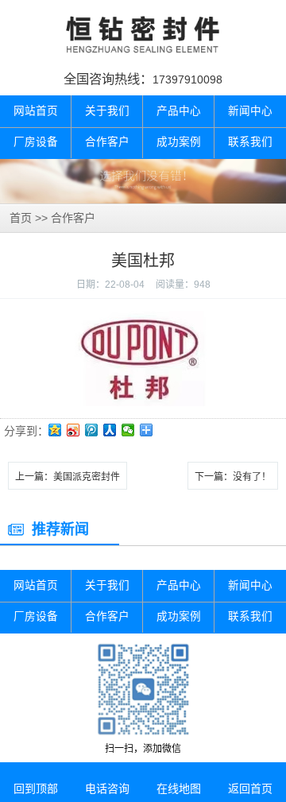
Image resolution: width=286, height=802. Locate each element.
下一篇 (233, 476)
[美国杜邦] (143, 317)
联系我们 (250, 142)
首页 (21, 217)
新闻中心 (250, 111)
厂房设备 (36, 142)
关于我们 (107, 111)
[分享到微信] (128, 430)
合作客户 (107, 142)
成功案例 (179, 142)
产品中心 (179, 111)
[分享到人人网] (110, 430)
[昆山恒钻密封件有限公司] (143, 34)
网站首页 (36, 111)
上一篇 (67, 476)
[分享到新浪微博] (73, 430)
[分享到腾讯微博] (92, 430)
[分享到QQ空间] (55, 430)
